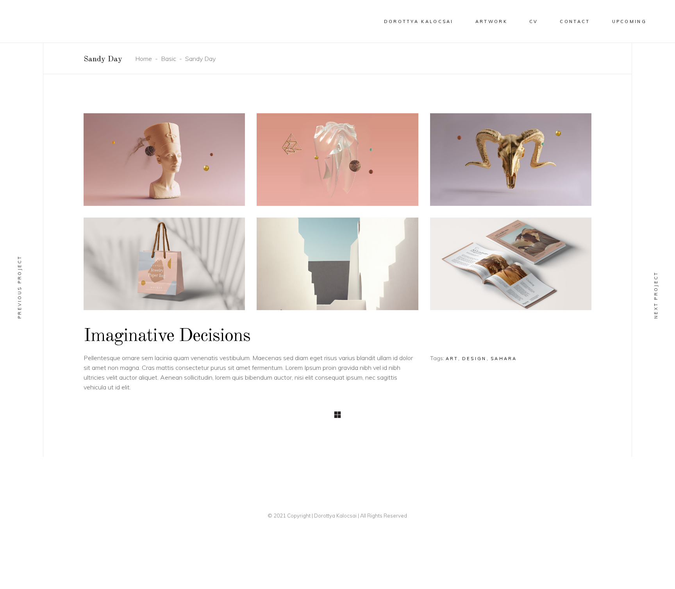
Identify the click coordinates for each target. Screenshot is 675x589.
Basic (168, 58)
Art (452, 358)
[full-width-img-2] (337, 159)
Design (474, 358)
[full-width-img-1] (164, 159)
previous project (19, 287)
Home (143, 58)
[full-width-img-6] (510, 264)
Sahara (504, 358)
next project (656, 295)
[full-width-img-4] (164, 264)
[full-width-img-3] (510, 159)
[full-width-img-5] (337, 264)
